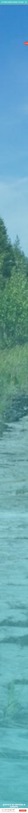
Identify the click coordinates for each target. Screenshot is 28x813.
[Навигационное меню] (26, 2)
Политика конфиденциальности (8, 811)
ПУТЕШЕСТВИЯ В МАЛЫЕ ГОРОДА (12, 2)
